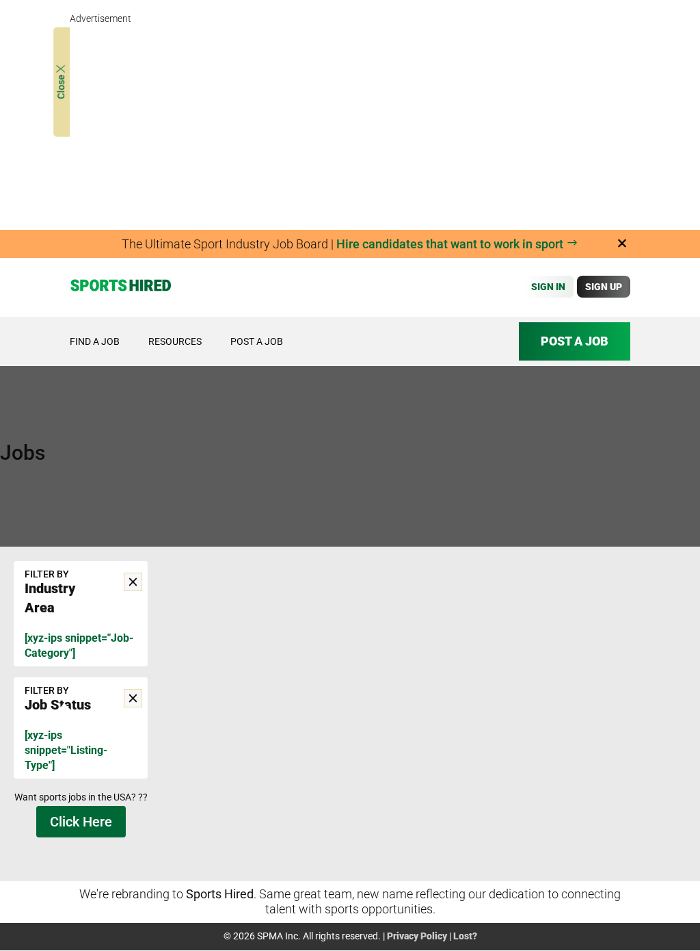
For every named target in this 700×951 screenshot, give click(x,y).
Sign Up (603, 286)
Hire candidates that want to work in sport (451, 244)
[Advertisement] (350, 123)
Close (61, 86)
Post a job (256, 341)
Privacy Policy (417, 935)
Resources (175, 341)
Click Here (81, 821)
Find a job (95, 341)
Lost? (465, 935)
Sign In (548, 286)
